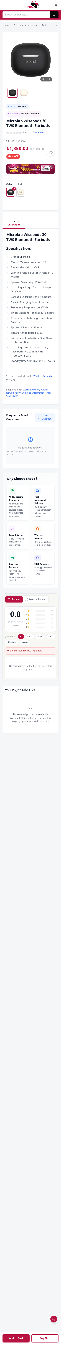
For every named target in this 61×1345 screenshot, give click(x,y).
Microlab (25, 257)
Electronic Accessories (25, 25)
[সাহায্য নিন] (53, 1319)
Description (14, 224)
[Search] (54, 14)
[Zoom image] (49, 41)
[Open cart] (55, 5)
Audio (45, 25)
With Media (11, 642)
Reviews (16, 599)
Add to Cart (16, 1338)
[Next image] (49, 60)
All (21, 636)
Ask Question (46, 417)
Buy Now (45, 1338)
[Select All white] (20, 192)
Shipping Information (33, 393)
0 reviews (38, 132)
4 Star (40, 636)
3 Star (50, 636)
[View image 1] (13, 93)
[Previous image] (11, 60)
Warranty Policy (31, 389)
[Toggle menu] (6, 5)
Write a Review (37, 599)
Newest (25, 642)
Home (6, 25)
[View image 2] (24, 93)
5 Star (29, 636)
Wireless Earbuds (42, 376)
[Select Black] (10, 192)
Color (9, 184)
